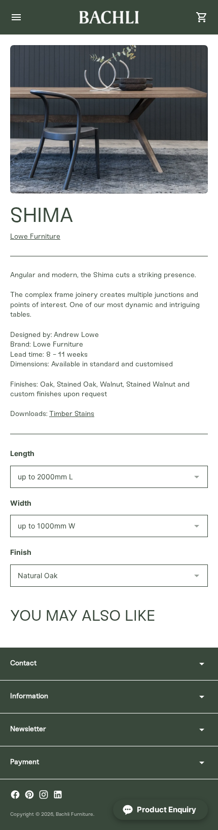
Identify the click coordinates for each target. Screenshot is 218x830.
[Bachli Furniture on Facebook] (15, 794)
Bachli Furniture (74, 814)
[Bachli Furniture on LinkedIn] (58, 794)
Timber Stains (71, 414)
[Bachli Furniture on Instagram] (44, 794)
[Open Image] (109, 119)
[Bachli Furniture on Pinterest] (29, 794)
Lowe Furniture (35, 237)
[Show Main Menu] (16, 17)
